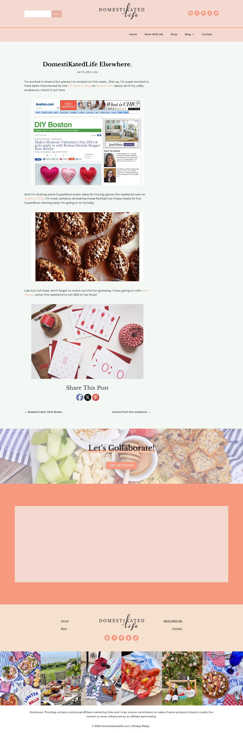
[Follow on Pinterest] (203, 13)
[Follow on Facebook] (196, 13)
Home (133, 34)
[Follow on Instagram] (190, 13)
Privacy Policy (141, 726)
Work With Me (153, 34)
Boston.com (105, 85)
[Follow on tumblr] (209, 13)
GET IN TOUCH (121, 465)
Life (95, 72)
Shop (174, 34)
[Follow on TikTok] (216, 13)
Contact (207, 34)
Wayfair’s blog (34, 198)
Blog (188, 34)
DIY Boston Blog (79, 85)
